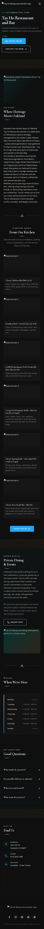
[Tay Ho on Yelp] (22, 917)
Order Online (15, 41)
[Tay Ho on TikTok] (34, 917)
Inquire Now (16, 622)
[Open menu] (39, 3)
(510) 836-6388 (16, 856)
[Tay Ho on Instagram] (15, 917)
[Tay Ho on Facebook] (9, 917)
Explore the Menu (15, 49)
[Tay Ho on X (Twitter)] (28, 917)
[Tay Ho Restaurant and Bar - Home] (16, 3)
